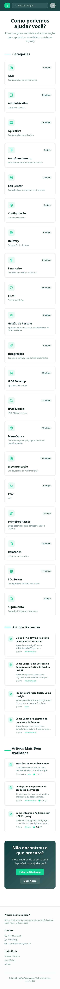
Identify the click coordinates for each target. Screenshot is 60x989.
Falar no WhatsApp (30, 872)
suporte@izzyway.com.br (19, 943)
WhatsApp (12, 939)
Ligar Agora (30, 880)
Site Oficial (9, 960)
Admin (7, 964)
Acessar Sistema (12, 956)
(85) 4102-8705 (14, 935)
